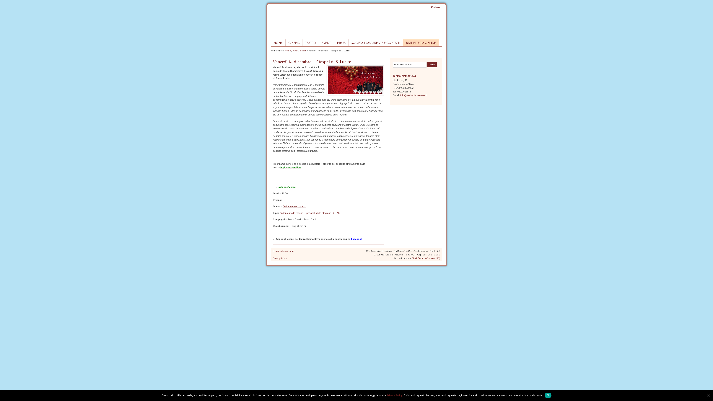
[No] (708, 395)
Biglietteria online (421, 43)
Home (278, 43)
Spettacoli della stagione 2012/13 (322, 213)
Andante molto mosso (294, 206)
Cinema (293, 43)
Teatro (310, 43)
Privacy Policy (280, 258)
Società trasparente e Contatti (375, 43)
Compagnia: (280, 219)
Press (341, 43)
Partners (435, 7)
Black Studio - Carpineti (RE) (426, 258)
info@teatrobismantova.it (413, 95)
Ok (548, 395)
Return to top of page (283, 251)
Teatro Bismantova (356, 25)
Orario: (277, 193)
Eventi (326, 43)
